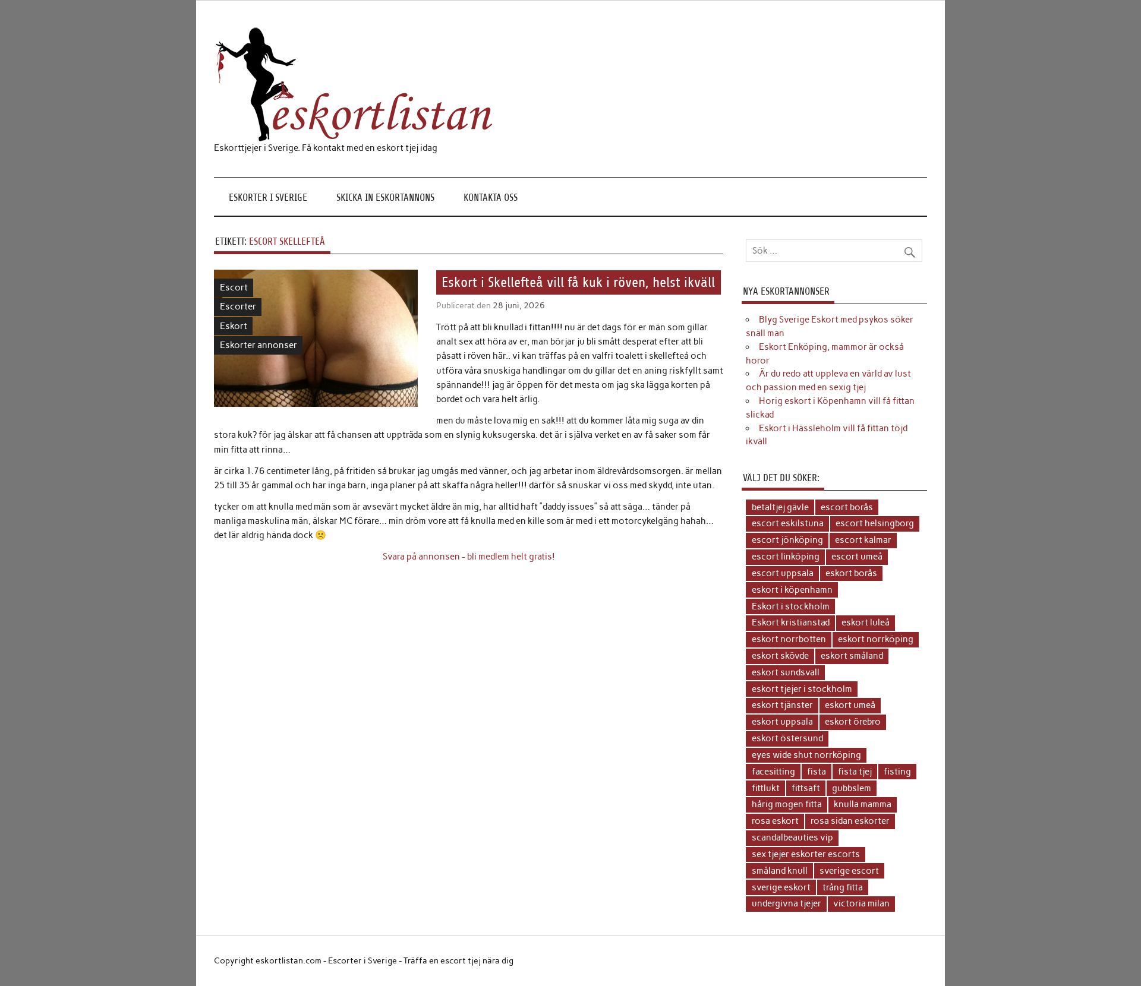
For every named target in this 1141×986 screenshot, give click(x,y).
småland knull (780, 870)
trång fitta (842, 887)
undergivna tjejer (786, 903)
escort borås (847, 507)
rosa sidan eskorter (850, 821)
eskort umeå (850, 705)
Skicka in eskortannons (385, 197)
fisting (897, 771)
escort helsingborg (875, 523)
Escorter (238, 306)
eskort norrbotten (789, 639)
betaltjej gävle (780, 507)
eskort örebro (853, 721)
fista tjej (855, 771)
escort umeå (856, 556)
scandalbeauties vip (792, 837)
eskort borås (851, 573)
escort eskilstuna (788, 523)
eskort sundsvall (785, 672)
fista (816, 771)
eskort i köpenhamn (792, 589)
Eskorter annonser (258, 345)
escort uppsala (783, 573)
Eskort (233, 326)
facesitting (773, 771)
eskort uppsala (782, 721)
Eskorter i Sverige (268, 197)
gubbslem (851, 788)
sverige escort (849, 870)
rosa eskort (775, 821)
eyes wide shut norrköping (806, 755)
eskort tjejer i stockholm (802, 689)
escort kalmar (863, 540)
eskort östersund (787, 738)
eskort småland (852, 655)
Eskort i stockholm (791, 606)
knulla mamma (862, 804)
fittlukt (766, 788)
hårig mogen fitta (787, 804)
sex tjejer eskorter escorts (806, 854)
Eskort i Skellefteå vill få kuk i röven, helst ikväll (578, 282)
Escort (234, 287)
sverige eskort (781, 887)
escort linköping (785, 556)
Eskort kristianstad (791, 622)
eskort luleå (865, 622)
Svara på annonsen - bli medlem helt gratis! (469, 556)
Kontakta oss (491, 197)
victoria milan (861, 903)
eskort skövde (780, 655)
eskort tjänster (782, 705)
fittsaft (806, 788)
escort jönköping (787, 540)
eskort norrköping (875, 639)
